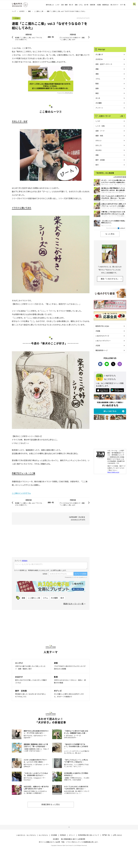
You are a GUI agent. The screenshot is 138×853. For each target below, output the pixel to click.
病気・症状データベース (104, 64)
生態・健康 (64, 4)
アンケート (99, 108)
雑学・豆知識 (100, 160)
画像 (97, 88)
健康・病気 (99, 135)
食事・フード (100, 131)
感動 (97, 155)
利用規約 (63, 835)
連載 (29, 11)
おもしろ (99, 145)
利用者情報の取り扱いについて (88, 835)
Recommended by (111, 228)
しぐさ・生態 (100, 126)
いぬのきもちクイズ (102, 336)
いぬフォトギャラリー (103, 341)
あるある (99, 150)
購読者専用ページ (102, 350)
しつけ (57, 4)
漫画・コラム (79, 4)
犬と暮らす (99, 54)
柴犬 (62, 598)
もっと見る (110, 234)
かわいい (99, 140)
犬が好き (21, 11)
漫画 (97, 74)
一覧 (121, 116)
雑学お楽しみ (50, 4)
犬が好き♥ (99, 59)
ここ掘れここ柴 (38, 11)
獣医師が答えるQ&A (102, 326)
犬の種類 (54, 598)
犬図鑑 (99, 4)
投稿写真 (92, 4)
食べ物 (86, 4)
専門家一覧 (106, 835)
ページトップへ (69, 827)
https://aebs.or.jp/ (113, 472)
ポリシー (72, 835)
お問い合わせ (117, 835)
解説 (97, 93)
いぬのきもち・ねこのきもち (26, 835)
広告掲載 (54, 835)
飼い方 (71, 4)
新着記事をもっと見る (51, 804)
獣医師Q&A (105, 4)
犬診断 (98, 345)
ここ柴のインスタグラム (21, 493)
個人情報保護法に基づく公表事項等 (73, 839)
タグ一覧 (122, 4)
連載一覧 (51, 37)
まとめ (98, 98)
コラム (45, 598)
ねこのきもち (43, 835)
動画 (97, 83)
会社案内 (56, 839)
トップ (14, 11)
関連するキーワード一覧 (73, 603)
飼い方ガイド (114, 4)
